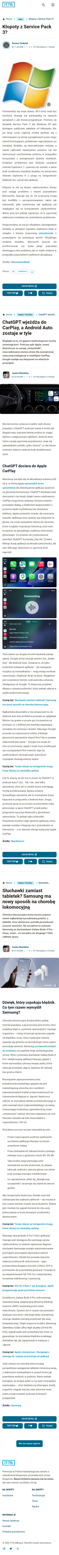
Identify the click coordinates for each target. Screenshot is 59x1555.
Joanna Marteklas (20, 373)
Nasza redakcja (10, 1520)
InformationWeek (20, 262)
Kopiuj (49, 293)
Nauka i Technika (25, 315)
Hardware (7, 1495)
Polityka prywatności (13, 1531)
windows (22, 271)
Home (9, 19)
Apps (20, 19)
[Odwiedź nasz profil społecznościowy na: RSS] (17, 1548)
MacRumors (17, 841)
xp (32, 272)
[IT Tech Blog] (8, 5)
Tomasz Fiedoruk (20, 43)
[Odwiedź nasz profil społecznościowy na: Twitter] (10, 1548)
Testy (35, 1501)
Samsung (16, 1405)
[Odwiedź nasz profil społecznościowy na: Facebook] (4, 1548)
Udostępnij (28, 286)
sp (13, 271)
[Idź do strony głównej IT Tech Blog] (29, 1465)
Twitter (11, 293)
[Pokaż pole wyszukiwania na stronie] (43, 5)
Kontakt (6, 1526)
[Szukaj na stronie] (53, 5)
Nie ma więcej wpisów (29, 1443)
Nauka (35, 1506)
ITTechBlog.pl (16, 1543)
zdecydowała (46, 233)
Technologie (38, 1495)
